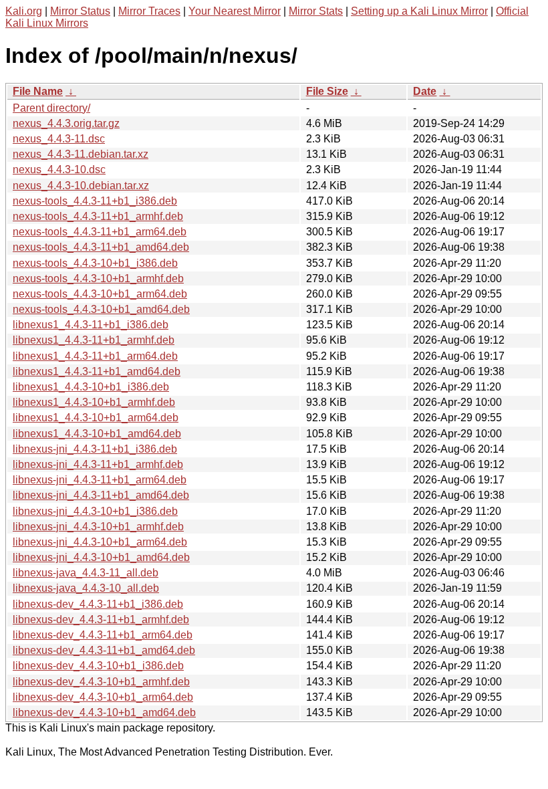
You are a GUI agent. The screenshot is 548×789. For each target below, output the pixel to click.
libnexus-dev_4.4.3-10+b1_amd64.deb (104, 712)
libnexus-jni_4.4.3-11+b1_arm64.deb (99, 479)
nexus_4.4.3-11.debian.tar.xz (80, 154)
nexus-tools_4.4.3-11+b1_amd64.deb (101, 247)
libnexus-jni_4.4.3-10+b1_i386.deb (95, 511)
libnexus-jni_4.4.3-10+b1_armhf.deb (98, 526)
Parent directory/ (51, 108)
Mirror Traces (149, 11)
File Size (327, 91)
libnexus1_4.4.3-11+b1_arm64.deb (95, 356)
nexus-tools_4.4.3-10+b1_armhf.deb (98, 278)
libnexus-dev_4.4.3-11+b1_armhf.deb (101, 619)
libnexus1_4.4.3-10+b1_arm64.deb (95, 417)
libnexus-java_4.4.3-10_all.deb (86, 588)
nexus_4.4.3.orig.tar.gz (66, 123)
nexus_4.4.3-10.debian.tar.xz (81, 185)
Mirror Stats (316, 11)
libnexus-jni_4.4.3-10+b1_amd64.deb (101, 557)
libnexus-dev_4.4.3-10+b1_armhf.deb (101, 681)
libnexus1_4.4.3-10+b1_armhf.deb (94, 402)
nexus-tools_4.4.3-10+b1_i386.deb (95, 263)
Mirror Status (80, 11)
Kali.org (23, 11)
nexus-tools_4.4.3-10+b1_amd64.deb (101, 309)
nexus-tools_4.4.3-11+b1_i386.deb (95, 201)
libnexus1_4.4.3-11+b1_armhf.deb (93, 340)
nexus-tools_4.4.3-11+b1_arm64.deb (99, 231)
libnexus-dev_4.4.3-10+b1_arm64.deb (103, 697)
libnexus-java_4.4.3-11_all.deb (85, 572)
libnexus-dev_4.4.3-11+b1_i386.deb (98, 604)
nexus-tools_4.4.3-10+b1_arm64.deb (100, 294)
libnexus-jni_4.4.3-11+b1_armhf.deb (98, 464)
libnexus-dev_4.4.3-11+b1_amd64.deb (104, 650)
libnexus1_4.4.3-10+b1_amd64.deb (97, 433)
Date (424, 91)
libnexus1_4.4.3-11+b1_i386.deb (90, 324)
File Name (38, 91)
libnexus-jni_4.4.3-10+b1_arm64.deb (100, 542)
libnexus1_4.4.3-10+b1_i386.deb (91, 386)
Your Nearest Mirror (234, 11)
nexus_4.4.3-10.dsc (59, 169)
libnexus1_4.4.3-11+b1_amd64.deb (96, 371)
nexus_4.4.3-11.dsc (59, 138)
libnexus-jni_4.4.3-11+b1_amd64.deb (101, 495)
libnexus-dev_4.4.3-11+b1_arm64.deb (102, 635)
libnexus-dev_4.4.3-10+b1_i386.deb (98, 665)
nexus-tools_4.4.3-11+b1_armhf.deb (98, 216)
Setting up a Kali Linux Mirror (419, 11)
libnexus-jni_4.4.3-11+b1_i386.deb (95, 449)
